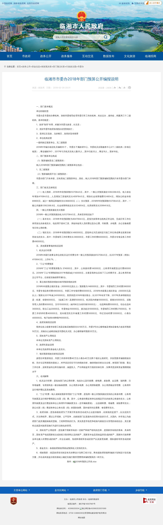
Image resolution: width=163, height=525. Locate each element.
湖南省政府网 (19, 3)
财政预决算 (46, 66)
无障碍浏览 (139, 3)
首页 (9, 56)
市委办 (81, 66)
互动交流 (87, 56)
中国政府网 (7, 3)
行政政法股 (71, 66)
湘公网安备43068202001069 (94, 508)
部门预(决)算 (59, 66)
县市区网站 (61, 490)
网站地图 (81, 517)
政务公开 (45, 56)
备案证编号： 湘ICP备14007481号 (81, 504)
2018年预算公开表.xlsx (86, 461)
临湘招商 (150, 56)
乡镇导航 (140, 490)
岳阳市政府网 (33, 3)
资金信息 (36, 66)
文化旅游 (129, 56)
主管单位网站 (21, 490)
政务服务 (66, 56)
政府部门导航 (100, 490)
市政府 (26, 56)
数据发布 (108, 56)
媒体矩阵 (125, 3)
